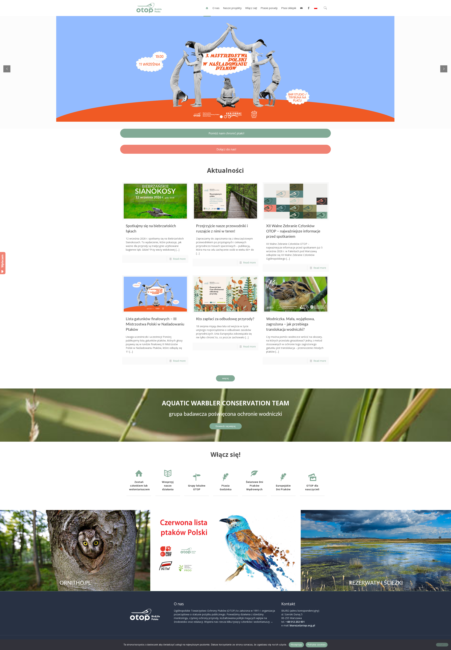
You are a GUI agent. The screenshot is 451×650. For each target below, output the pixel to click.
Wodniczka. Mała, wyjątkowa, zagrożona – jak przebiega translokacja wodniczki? (290, 324)
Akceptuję (296, 644)
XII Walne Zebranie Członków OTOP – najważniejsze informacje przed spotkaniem (293, 231)
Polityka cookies (316, 644)
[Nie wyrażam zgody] (442, 644)
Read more (179, 258)
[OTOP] (149, 8)
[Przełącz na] (315, 8)
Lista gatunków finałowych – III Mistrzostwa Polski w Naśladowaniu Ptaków (155, 324)
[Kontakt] (301, 8)
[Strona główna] (207, 8)
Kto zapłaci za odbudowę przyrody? (225, 319)
